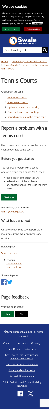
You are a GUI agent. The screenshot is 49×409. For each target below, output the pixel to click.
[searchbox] (22, 50)
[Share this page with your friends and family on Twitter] (9, 281)
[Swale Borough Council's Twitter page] (30, 393)
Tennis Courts (11, 65)
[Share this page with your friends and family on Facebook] (4, 281)
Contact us (8, 343)
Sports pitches (8, 253)
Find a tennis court (17, 97)
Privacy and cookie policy (22, 370)
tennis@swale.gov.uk (12, 211)
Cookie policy (37, 23)
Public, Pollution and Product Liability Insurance (21, 384)
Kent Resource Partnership (22, 349)
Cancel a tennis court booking (23, 112)
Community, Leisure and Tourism (29, 61)
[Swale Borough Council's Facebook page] (20, 393)
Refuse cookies (33, 29)
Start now (9, 197)
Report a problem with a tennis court (26, 117)
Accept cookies (11, 29)
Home (4, 61)
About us (22, 343)
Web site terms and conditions (22, 364)
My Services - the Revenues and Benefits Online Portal (22, 356)
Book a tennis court (17, 102)
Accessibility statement (22, 376)
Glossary (36, 343)
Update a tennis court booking (23, 107)
